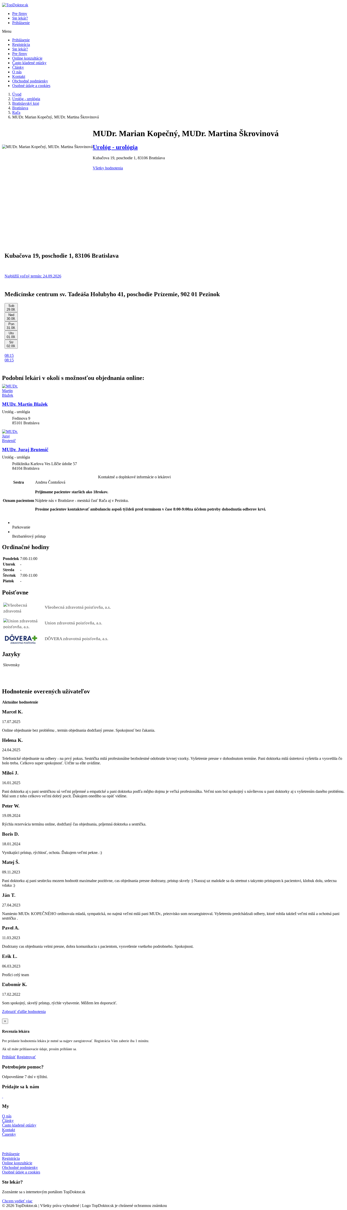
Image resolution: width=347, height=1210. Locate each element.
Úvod (16, 94)
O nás (17, 72)
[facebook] (2, 1096)
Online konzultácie (27, 58)
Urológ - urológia (26, 99)
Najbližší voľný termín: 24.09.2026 (33, 276)
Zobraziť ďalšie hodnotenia (24, 1011)
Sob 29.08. (11, 307)
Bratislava (20, 108)
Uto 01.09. (11, 335)
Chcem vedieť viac (17, 1201)
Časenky (9, 1134)
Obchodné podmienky (30, 81)
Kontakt (18, 76)
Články (18, 67)
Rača (16, 112)
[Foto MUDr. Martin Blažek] (173, 391)
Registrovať (26, 1057)
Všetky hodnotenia (108, 168)
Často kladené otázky (29, 63)
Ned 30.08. (11, 317)
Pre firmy (19, 13)
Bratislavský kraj (25, 103)
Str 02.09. (11, 344)
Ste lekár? (20, 18)
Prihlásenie (21, 23)
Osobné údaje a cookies (31, 85)
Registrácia (21, 44)
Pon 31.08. (11, 326)
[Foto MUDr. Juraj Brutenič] (173, 436)
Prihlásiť (9, 1057)
